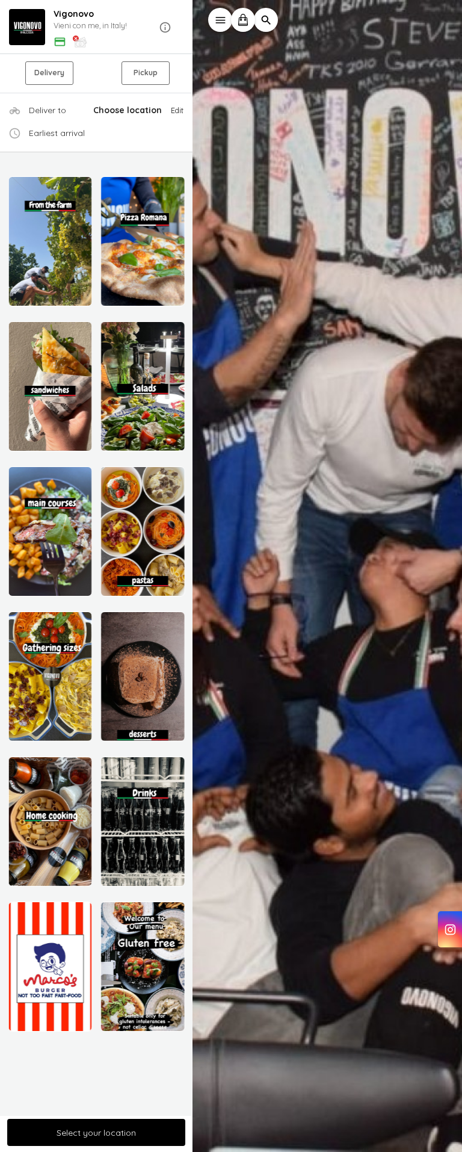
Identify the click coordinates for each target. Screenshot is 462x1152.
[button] (96, 27)
